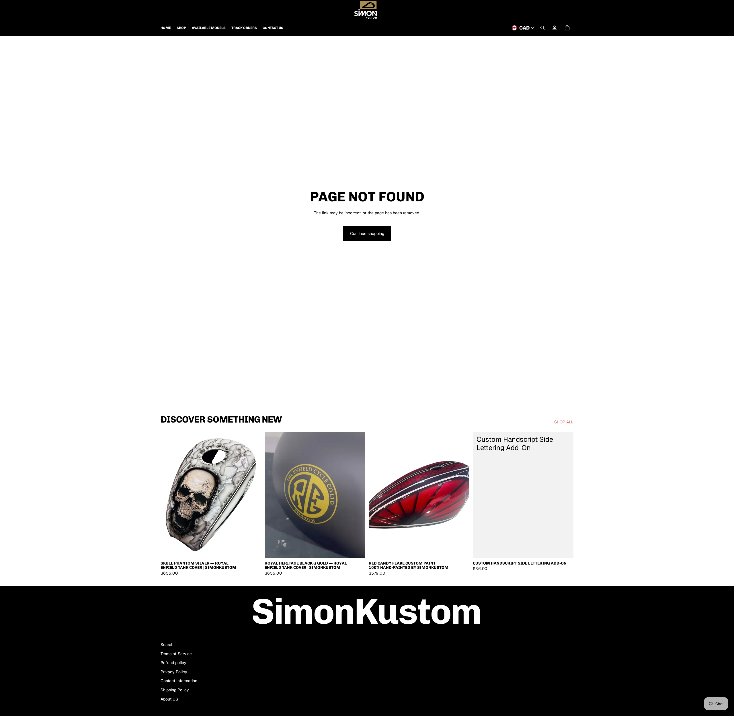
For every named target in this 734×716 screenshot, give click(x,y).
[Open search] (542, 28)
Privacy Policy (174, 671)
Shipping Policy (175, 689)
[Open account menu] (554, 28)
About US (169, 699)
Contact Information (179, 680)
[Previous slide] (169, 495)
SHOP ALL (563, 422)
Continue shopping (367, 233)
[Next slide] (252, 495)
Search (167, 644)
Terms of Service (176, 653)
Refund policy (173, 662)
